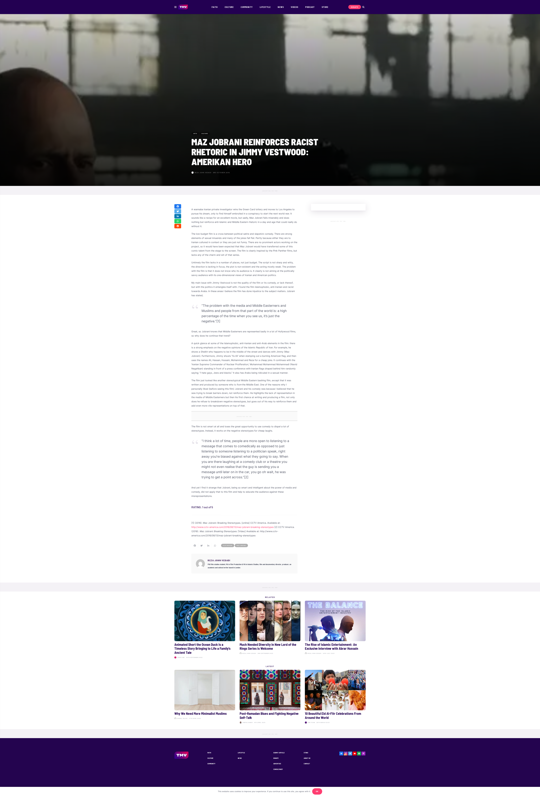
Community (211, 764)
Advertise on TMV (270, 191)
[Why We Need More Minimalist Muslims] (204, 697)
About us (307, 758)
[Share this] (177, 206)
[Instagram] (346, 754)
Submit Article (279, 753)
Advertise (277, 764)
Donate (276, 758)
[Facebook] (341, 754)
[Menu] (175, 7)
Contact (307, 764)
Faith (209, 753)
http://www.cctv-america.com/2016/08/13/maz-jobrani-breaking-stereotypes (232, 527)
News (240, 758)
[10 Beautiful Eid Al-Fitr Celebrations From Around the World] (335, 697)
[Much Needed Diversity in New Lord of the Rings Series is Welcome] (270, 630)
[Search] (363, 7)
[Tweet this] (177, 211)
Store (306, 753)
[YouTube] (355, 754)
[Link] (183, 7)
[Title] (359, 754)
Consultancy (278, 769)
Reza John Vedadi (203, 172)
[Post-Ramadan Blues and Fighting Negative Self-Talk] (270, 697)
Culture (210, 758)
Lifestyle (241, 753)
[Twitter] (350, 754)
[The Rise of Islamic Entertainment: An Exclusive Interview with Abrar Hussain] (335, 630)
